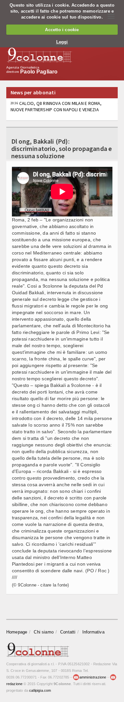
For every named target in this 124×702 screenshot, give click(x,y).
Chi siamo (44, 632)
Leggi (62, 41)
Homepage (16, 632)
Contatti (68, 632)
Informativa (93, 632)
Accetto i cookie (62, 29)
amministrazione (92, 677)
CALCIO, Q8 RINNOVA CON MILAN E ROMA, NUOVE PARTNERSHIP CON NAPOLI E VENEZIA (56, 106)
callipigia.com (40, 690)
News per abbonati (33, 92)
